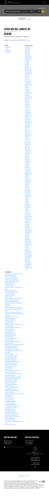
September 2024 (28, 73)
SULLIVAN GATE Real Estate (11, 387)
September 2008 (28, 232)
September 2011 (28, 195)
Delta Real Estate (8, 296)
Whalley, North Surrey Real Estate (12, 416)
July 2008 (27, 235)
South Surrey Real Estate (10, 372)
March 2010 (27, 212)
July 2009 (27, 222)
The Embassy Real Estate (10, 401)
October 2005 (28, 265)
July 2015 (27, 155)
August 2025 (27, 59)
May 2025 (27, 64)
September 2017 (28, 135)
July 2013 (27, 176)
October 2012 (28, 179)
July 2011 (27, 198)
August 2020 (27, 105)
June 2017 (27, 139)
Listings (6, 49)
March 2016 (27, 149)
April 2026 (27, 53)
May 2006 (27, 259)
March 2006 (27, 261)
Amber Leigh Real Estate (10, 275)
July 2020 (27, 107)
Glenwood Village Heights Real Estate (13, 312)
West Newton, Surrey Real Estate (12, 413)
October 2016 (28, 144)
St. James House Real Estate (11, 384)
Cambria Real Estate (9, 284)
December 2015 (28, 152)
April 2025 (27, 65)
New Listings (7, 50)
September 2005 (28, 267)
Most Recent (27, 47)
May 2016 (27, 145)
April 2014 (27, 165)
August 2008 (27, 233)
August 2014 (27, 162)
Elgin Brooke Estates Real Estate (12, 301)
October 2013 (28, 172)
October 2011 (28, 193)
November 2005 (28, 264)
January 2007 (28, 253)
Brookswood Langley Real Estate (12, 281)
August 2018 (27, 125)
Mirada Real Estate (9, 336)
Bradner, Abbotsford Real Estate (11, 279)
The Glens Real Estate (10, 403)
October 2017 (28, 133)
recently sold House (13, 40)
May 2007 (27, 249)
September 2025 (28, 58)
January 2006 (28, 262)
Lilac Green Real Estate (10, 330)
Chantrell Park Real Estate (10, 290)
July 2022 (27, 95)
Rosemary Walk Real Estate (11, 362)
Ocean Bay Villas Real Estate (11, 346)
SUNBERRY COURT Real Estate (12, 390)
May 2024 (27, 76)
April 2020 (27, 110)
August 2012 (27, 182)
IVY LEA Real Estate (9, 321)
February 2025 (28, 69)
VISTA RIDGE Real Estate (10, 410)
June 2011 (27, 199)
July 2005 (27, 268)
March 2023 (27, 90)
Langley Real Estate (9, 329)
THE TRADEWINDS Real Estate (12, 406)
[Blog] (35, 467)
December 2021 (28, 96)
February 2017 (28, 142)
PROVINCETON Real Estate (11, 358)
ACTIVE (39, 8)
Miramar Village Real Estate (11, 338)
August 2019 (27, 116)
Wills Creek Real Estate (10, 424)
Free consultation (29, 443)
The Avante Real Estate (10, 399)
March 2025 (27, 67)
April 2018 (27, 130)
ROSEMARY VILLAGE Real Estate (12, 361)
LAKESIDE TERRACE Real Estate (12, 327)
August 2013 (27, 175)
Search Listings (7, 443)
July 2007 (27, 247)
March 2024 (27, 79)
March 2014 (27, 167)
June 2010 (27, 208)
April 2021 (27, 102)
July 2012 (27, 184)
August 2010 (27, 207)
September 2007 (28, 244)
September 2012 (28, 181)
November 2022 (28, 93)
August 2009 (27, 221)
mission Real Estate (9, 339)
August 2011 (27, 196)
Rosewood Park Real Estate (11, 366)
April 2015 (27, 158)
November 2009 (28, 216)
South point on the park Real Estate (12, 370)
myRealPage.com (27, 475)
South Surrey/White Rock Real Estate (13, 378)
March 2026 (27, 55)
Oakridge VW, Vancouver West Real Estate (14, 344)
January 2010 (28, 215)
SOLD (44, 8)
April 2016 (27, 147)
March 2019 (27, 119)
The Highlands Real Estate (10, 404)
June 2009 (27, 224)
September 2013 (28, 173)
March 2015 (27, 159)
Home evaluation (29, 442)
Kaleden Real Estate (9, 323)
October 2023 (28, 82)
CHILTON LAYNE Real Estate (11, 292)
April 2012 (27, 187)
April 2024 (27, 78)
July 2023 (27, 85)
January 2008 (28, 242)
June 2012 (27, 185)
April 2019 (27, 118)
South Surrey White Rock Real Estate (13, 376)
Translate (28, 19)
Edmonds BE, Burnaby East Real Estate (13, 298)
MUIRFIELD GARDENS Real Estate (12, 341)
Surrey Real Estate (9, 396)
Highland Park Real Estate (10, 319)
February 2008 (28, 241)
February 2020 (28, 112)
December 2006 (28, 255)
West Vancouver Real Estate (11, 415)
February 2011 (28, 205)
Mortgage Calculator (8, 442)
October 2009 (28, 218)
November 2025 (28, 56)
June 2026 (27, 50)
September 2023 (28, 84)
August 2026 (27, 49)
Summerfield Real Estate (10, 389)
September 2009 (28, 219)
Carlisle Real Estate (9, 286)
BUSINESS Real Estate (10, 283)
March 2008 (27, 239)
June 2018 (27, 127)
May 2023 (27, 87)
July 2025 (27, 61)
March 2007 (27, 250)
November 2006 (28, 256)
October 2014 (28, 161)
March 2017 (27, 141)
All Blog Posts (8, 47)
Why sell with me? (29, 440)
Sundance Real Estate (9, 392)
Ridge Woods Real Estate (10, 359)
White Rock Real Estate (10, 418)
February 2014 (28, 169)
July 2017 (27, 138)
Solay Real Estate (9, 367)
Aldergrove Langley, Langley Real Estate (13, 273)
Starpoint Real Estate (9, 386)
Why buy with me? (8, 440)
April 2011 (27, 202)
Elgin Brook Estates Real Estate (11, 299)
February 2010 (28, 213)
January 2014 (28, 170)
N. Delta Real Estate (9, 343)
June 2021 (27, 101)
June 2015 (27, 156)
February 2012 (28, 190)
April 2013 (27, 178)
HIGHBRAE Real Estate (10, 318)
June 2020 (27, 109)
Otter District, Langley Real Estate (12, 349)
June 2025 (27, 62)
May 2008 (27, 236)
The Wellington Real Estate (11, 407)
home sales (27, 40)
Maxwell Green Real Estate (10, 335)
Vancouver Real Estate (10, 409)
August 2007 (27, 245)
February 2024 (28, 81)
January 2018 (28, 132)
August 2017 (27, 136)
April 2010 (27, 210)
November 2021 (28, 98)
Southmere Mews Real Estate (11, 379)
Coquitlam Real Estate (9, 295)
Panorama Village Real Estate (11, 355)
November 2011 (28, 192)
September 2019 (28, 115)
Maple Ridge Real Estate (10, 333)
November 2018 (28, 122)
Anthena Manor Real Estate (11, 276)
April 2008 (27, 238)
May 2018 (27, 128)
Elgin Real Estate (8, 306)
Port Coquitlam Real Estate (10, 356)
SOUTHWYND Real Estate (10, 381)
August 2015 (27, 153)
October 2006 (28, 258)
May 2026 (27, 52)
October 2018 (28, 124)
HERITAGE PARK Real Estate (11, 316)
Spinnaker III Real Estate (10, 383)
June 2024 (27, 75)
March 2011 (27, 204)
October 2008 (28, 230)
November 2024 (28, 72)
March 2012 (27, 188)
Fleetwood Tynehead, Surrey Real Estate (13, 307)
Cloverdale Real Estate (10, 293)
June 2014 (27, 164)
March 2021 (27, 104)
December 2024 (28, 70)
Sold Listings (7, 52)
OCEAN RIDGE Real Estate (11, 347)
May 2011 (27, 201)
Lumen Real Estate (9, 332)
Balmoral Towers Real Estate (11, 278)
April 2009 (27, 227)
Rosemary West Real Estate (11, 364)
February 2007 (28, 252)
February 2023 (28, 92)
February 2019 (28, 121)
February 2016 (28, 150)
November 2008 (28, 228)
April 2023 (27, 89)
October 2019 (28, 113)
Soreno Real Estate (9, 369)
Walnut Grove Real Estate (10, 412)
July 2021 (27, 99)
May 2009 (27, 225)
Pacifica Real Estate (9, 353)
